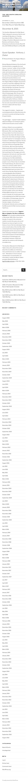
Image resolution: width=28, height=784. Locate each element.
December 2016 (6, 595)
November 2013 (6, 699)
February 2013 (6, 722)
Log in (4, 760)
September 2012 (7, 734)
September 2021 (7, 460)
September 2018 (7, 548)
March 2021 (5, 479)
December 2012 (6, 728)
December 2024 (6, 368)
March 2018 (5, 558)
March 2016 (5, 617)
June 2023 (5, 412)
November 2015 (6, 630)
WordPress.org (6, 769)
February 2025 (6, 362)
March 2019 (5, 529)
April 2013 (5, 715)
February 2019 (6, 532)
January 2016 (6, 624)
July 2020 (5, 501)
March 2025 (5, 359)
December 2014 (6, 659)
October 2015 (6, 633)
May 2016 (5, 611)
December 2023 (6, 397)
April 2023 (5, 416)
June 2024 (5, 384)
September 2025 (7, 346)
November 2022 (6, 425)
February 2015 (6, 652)
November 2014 (6, 662)
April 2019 (5, 526)
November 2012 (6, 731)
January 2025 (6, 365)
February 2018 (6, 561)
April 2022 (5, 441)
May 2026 (5, 321)
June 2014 (5, 677)
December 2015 (6, 627)
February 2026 (6, 330)
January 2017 (5, 592)
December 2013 (6, 696)
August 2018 (5, 551)
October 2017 (6, 573)
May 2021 (5, 472)
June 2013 (5, 712)
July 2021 (4, 466)
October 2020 (6, 494)
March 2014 (5, 687)
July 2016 (4, 608)
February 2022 (6, 447)
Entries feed (5, 763)
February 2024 (6, 393)
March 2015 (5, 649)
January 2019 (6, 535)
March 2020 (5, 504)
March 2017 (5, 586)
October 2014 (6, 665)
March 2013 (5, 718)
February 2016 (6, 621)
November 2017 (6, 570)
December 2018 (6, 539)
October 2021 (6, 457)
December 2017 (6, 567)
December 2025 (6, 337)
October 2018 (6, 545)
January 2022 (6, 450)
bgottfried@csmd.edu (8, 261)
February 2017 (6, 589)
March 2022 (5, 444)
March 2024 (5, 390)
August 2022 (5, 434)
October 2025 (6, 343)
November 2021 (6, 453)
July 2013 (4, 709)
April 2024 (5, 387)
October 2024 (6, 375)
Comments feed (6, 766)
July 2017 (4, 580)
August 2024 (6, 381)
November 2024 (6, 371)
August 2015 (5, 636)
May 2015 (5, 643)
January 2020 (6, 507)
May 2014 (5, 681)
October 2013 (6, 703)
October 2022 (6, 428)
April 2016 (5, 614)
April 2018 (5, 554)
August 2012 (5, 737)
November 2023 (6, 400)
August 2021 (5, 463)
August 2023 (6, 409)
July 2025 (5, 352)
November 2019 (6, 513)
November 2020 (6, 491)
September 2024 (7, 378)
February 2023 (6, 419)
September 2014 (7, 668)
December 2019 (6, 510)
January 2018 (6, 564)
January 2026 (6, 333)
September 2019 (7, 520)
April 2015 (5, 646)
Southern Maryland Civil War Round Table (12, 4)
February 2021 (6, 482)
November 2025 (6, 340)
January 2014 (6, 693)
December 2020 (6, 488)
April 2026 (5, 324)
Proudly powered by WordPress (10, 780)
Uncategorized (6, 750)
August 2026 (6, 318)
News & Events (6, 747)
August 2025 (6, 349)
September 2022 (7, 431)
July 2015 (4, 640)
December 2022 (6, 422)
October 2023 (6, 403)
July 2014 (4, 674)
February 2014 (6, 690)
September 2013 (7, 706)
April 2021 (5, 475)
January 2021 (5, 485)
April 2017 (5, 583)
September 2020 (7, 498)
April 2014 (5, 684)
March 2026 (5, 327)
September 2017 (7, 576)
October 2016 (6, 602)
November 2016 (6, 599)
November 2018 (6, 542)
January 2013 (6, 725)
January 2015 (6, 655)
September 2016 (7, 605)
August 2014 (5, 671)
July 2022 (5, 438)
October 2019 (6, 517)
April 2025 (5, 356)
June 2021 (5, 469)
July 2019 (4, 523)
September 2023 (7, 406)
